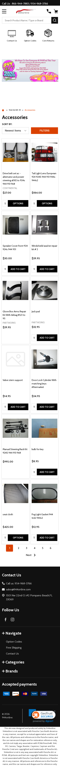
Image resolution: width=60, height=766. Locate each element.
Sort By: (7, 124)
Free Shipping (14, 647)
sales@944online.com (18, 589)
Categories (15, 662)
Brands (12, 671)
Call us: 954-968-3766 (19, 583)
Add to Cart (18, 269)
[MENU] (4, 11)
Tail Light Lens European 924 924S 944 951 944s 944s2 (44, 177)
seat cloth (8, 514)
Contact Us (12, 653)
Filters (45, 130)
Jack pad (36, 311)
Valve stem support (13, 380)
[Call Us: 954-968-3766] (48, 11)
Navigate (13, 633)
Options (18, 203)
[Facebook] (5, 619)
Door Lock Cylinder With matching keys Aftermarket (44, 384)
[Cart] (56, 11)
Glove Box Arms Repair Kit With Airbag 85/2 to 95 (14, 315)
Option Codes (14, 641)
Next (29, 555)
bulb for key (38, 449)
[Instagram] (12, 619)
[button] (12, 35)
